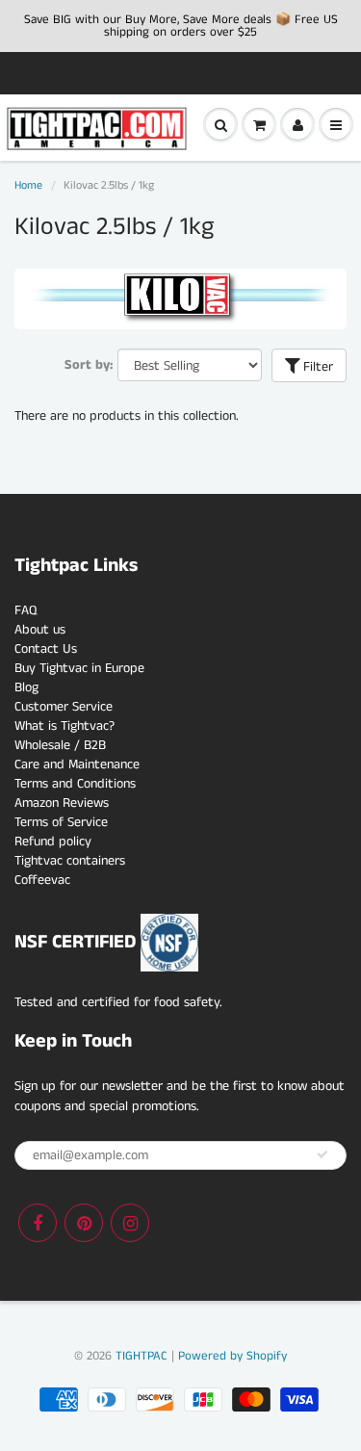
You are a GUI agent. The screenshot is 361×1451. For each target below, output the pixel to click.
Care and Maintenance (77, 764)
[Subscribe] (322, 1154)
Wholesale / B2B (60, 745)
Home (28, 185)
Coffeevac (42, 880)
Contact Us (45, 649)
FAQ (25, 610)
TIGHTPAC (142, 1356)
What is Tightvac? (64, 726)
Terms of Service (61, 822)
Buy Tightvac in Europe (79, 668)
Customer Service (63, 706)
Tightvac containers (69, 860)
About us (39, 629)
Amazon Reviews (61, 803)
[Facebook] (37, 1223)
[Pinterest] (83, 1223)
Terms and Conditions (75, 783)
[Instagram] (130, 1223)
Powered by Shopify (232, 1356)
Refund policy (52, 841)
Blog (26, 687)
